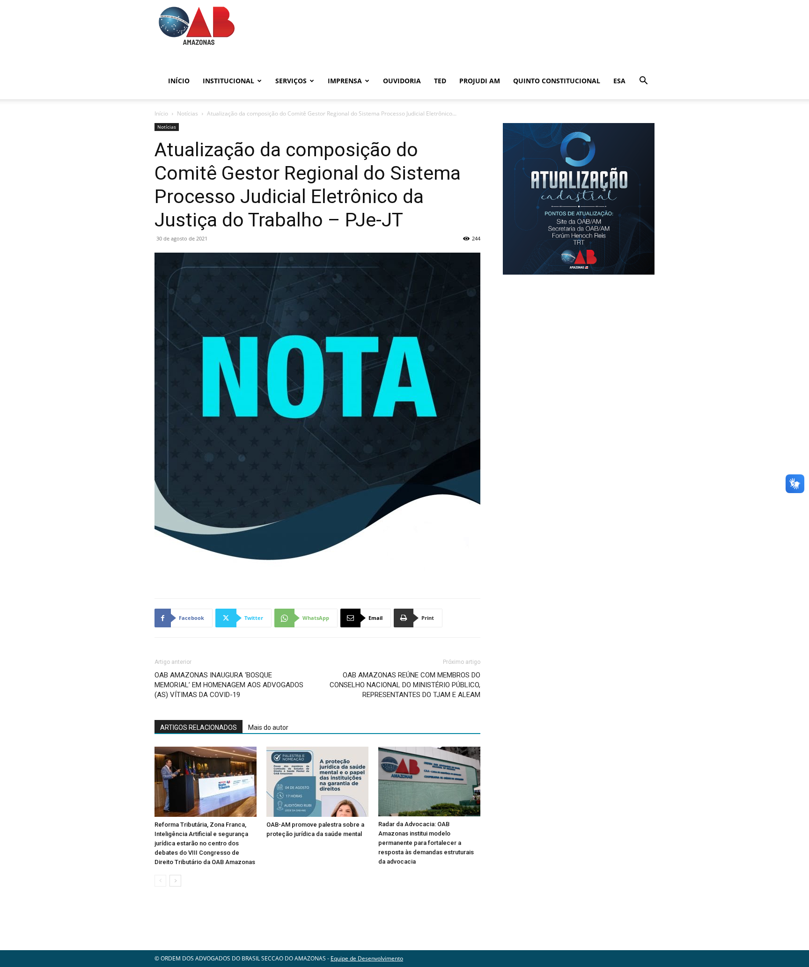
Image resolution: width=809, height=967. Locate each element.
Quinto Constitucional (556, 80)
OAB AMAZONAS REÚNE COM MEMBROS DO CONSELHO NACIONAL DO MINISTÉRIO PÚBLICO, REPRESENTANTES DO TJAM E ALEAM (405, 685)
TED (440, 80)
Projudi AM (479, 80)
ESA (619, 80)
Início (179, 80)
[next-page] (175, 881)
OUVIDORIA (402, 80)
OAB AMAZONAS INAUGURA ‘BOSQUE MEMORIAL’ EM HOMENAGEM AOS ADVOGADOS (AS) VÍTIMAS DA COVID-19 (228, 685)
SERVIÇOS (291, 80)
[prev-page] (160, 881)
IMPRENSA (345, 80)
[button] (643, 81)
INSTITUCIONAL (228, 80)
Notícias (187, 113)
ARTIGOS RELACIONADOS (198, 727)
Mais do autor (268, 727)
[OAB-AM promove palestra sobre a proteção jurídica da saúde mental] (317, 782)
